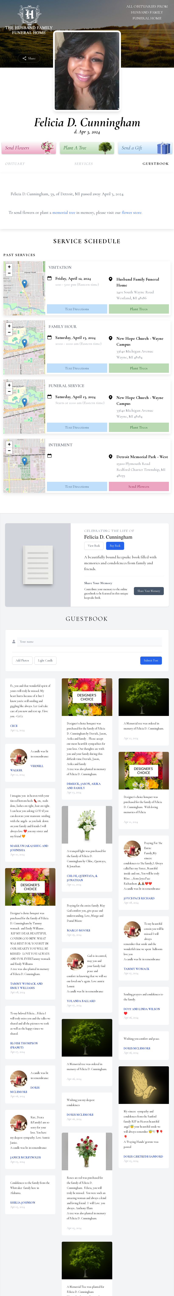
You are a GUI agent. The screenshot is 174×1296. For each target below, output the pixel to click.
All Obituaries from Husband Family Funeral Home (147, 12)
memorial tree (63, 212)
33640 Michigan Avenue (134, 351)
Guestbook (156, 163)
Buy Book (115, 546)
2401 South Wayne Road (135, 292)
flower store (132, 212)
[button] (24, 284)
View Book (94, 546)
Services (83, 163)
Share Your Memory (149, 591)
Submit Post (151, 660)
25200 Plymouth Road (133, 463)
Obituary (15, 163)
